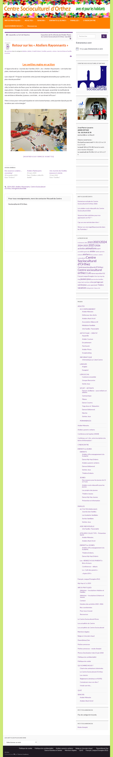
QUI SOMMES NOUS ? (14, 26)
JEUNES (82, 477)
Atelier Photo (86, 349)
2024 (103, 242)
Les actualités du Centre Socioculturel (91, 627)
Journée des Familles (89, 512)
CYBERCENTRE (89, 20)
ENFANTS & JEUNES (57, 20)
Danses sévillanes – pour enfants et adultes (94, 391)
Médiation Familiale (88, 325)
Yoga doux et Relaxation (90, 406)
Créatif (34, 51)
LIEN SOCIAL (84, 374)
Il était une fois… (85, 685)
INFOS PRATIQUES (12, 20)
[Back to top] (108, 752)
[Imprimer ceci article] (71, 56)
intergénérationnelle (19, 188)
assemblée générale (83, 251)
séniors (54, 51)
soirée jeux (82, 285)
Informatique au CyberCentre (92, 360)
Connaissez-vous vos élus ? (89, 682)
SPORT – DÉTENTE (87, 388)
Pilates (84, 399)
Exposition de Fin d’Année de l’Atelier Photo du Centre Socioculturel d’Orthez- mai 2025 (56, 36)
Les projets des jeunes (90, 490)
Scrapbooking (86, 353)
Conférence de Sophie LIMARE (88, 434)
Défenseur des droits (89, 315)
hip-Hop (99, 276)
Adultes (24, 51)
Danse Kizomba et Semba (53, 750)
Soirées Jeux (86, 416)
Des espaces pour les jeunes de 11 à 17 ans (94, 481)
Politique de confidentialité (87, 657)
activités (81, 248)
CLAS (88, 273)
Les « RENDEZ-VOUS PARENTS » (91, 560)
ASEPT (99, 249)
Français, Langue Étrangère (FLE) (89, 579)
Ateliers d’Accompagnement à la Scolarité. (93, 548)
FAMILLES (74, 20)
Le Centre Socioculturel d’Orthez (91, 672)
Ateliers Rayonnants (23, 187)
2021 (86, 242)
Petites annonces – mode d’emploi (89, 649)
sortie (88, 285)
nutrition (86, 282)
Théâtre (101, 285)
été (99, 288)
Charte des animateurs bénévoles (91, 668)
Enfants (39, 51)
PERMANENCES (85, 421)
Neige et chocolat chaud (87, 636)
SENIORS (41, 20)
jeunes (83, 279)
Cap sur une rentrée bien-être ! (88, 222)
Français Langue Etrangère (86, 276)
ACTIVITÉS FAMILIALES (88, 509)
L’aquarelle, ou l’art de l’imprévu (19, 35)
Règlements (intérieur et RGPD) (91, 679)
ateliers (86, 254)
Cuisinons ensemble (89, 377)
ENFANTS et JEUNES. (87, 545)
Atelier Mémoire (87, 312)
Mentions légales (83, 632)
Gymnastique (86, 396)
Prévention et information (91, 500)
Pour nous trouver (86, 611)
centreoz (9, 51)
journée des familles (97, 279)
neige (79, 282)
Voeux (96, 288)
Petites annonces (84, 644)
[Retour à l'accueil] (56, 9)
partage (97, 282)
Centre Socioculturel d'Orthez (87, 260)
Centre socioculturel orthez (90, 271)
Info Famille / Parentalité (90, 329)
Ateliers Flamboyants (34, 171)
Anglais (84, 367)
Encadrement (86, 342)
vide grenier (90, 288)
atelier (92, 251)
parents (49, 51)
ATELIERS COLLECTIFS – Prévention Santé (93, 534)
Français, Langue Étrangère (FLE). (97, 750)
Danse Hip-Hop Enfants (90, 459)
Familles (44, 51)
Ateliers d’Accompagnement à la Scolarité (93, 455)
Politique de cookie (84, 661)
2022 (90, 242)
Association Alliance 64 (90, 322)
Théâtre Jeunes (87, 494)
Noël (82, 282)
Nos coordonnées (86, 607)
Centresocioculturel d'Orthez (90, 267)
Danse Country (87, 403)
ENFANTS (83, 452)
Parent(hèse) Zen (84, 640)
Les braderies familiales (90, 515)
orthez (92, 282)
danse (93, 273)
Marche (84, 413)
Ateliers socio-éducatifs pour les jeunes (93, 486)
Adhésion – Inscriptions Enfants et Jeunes (92, 596)
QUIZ (80, 690)
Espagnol (85, 370)
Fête (95, 276)
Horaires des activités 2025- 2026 (91, 604)
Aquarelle (85, 336)
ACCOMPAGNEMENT (87, 309)
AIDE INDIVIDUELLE (87, 526)
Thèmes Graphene (22, 754)
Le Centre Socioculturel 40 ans (88, 619)
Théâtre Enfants (88, 473)
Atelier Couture (87, 339)
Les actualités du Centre (86, 623)
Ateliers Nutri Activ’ (89, 318)
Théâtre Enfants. (88, 553)
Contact (83, 601)
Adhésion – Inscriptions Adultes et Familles (92, 591)
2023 (96, 242)
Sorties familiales (88, 518)
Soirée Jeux (86, 384)
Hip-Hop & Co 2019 (84, 583)
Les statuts (84, 675)
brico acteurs (94, 255)
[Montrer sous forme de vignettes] (38, 156)
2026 (97, 245)
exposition (98, 273)
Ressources (32, 26)
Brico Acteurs (87, 563)
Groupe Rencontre (88, 380)
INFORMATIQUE (86, 357)
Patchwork (86, 346)
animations (91, 248)
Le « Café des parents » (90, 570)
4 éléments (81, 242)
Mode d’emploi (83, 727)
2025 (92, 245)
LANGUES (83, 364)
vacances (82, 287)
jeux (89, 279)
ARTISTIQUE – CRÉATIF (88, 333)
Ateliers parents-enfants (86, 430)
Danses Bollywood (88, 466)
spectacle (94, 285)
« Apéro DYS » (87, 573)
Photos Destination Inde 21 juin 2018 (91, 653)
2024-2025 (11, 187)
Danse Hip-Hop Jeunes (90, 497)
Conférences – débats (90, 566)
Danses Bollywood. (88, 409)
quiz (101, 282)
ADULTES (29, 20)
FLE (104, 273)
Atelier (29, 51)
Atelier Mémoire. (83, 425)
